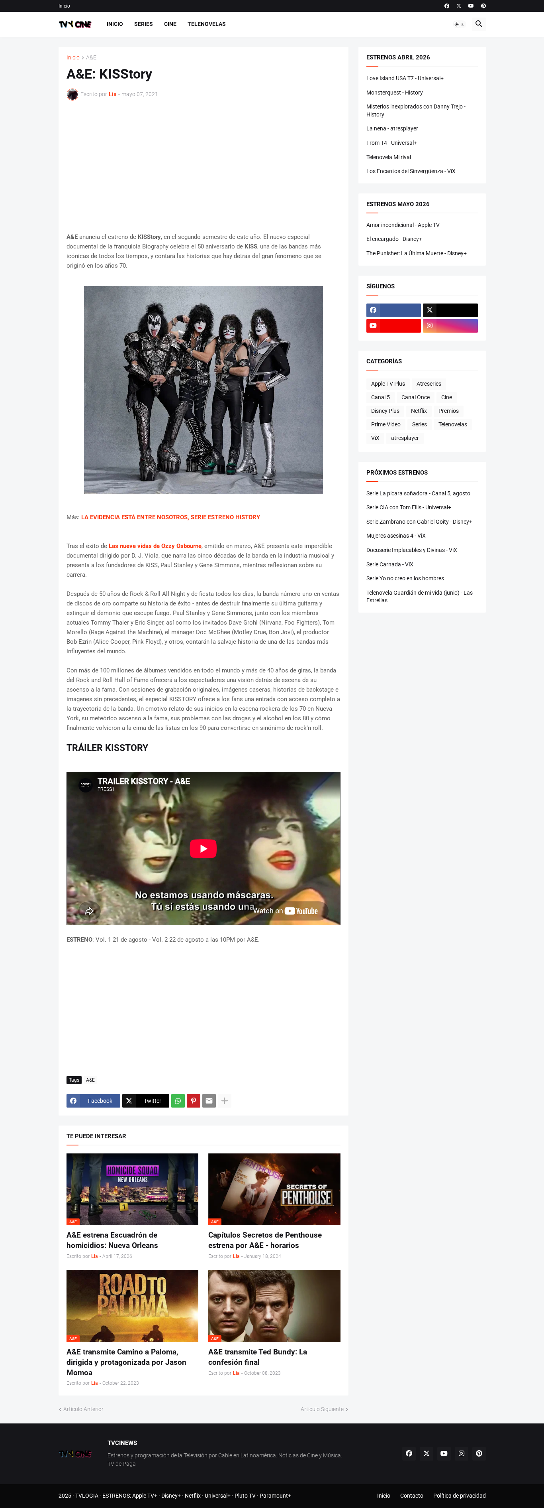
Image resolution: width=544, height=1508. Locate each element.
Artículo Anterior (83, 1409)
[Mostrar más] (224, 1101)
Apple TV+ (144, 1495)
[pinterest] (483, 6)
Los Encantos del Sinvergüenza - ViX (411, 171)
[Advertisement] (203, 166)
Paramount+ (275, 1495)
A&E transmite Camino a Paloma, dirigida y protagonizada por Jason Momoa (126, 1362)
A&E (91, 58)
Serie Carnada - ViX (389, 564)
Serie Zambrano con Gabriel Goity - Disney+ (419, 521)
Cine (170, 24)
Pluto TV (245, 1495)
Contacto (411, 1495)
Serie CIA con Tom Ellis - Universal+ (408, 507)
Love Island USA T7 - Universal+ (405, 78)
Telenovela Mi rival (388, 157)
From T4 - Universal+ (391, 143)
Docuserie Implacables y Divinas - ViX (411, 550)
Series (143, 24)
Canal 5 (380, 397)
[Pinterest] (193, 1101)
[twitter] (458, 6)
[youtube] (471, 6)
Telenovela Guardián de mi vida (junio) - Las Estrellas (419, 596)
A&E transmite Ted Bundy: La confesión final (257, 1357)
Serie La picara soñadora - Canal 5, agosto (418, 493)
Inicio (64, 6)
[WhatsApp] (178, 1101)
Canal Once (415, 397)
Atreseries (429, 383)
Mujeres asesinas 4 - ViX (396, 535)
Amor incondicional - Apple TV (403, 225)
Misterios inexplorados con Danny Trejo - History (416, 110)
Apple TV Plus (388, 383)
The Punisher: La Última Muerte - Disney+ (416, 253)
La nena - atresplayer (392, 128)
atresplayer (405, 438)
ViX (375, 438)
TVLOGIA (86, 1495)
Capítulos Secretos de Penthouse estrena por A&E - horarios (265, 1240)
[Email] (209, 1101)
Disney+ (171, 1495)
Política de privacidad (459, 1495)
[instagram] (450, 326)
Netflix (419, 411)
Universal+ (218, 1495)
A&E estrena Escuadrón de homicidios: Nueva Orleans (112, 1240)
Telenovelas (207, 24)
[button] (459, 24)
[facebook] (446, 6)
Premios (448, 411)
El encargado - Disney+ (394, 239)
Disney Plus (385, 411)
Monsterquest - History (394, 92)
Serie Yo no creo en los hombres (405, 578)
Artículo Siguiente (322, 1409)
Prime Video (386, 424)
